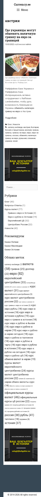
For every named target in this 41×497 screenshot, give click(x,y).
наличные (30, 378)
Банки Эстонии (12, 249)
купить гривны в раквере (20, 287)
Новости (16, 124)
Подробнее (10, 118)
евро (29, 133)
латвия (22, 378)
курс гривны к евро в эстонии (17, 305)
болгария (35, 127)
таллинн (12, 419)
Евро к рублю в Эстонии (20, 217)
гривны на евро (19, 133)
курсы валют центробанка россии (19, 374)
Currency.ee (22, 4)
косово (15, 135)
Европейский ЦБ (16, 220)
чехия (15, 141)
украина (8, 141)
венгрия (28, 130)
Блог (10, 124)
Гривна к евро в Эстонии (20, 213)
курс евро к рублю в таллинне (19, 338)
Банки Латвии (11, 242)
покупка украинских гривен (14, 408)
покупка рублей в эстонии (23, 405)
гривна (35, 130)
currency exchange (15, 127)
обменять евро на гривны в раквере (16, 389)
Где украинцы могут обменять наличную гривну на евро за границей (20, 35)
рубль (27, 415)
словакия (31, 138)
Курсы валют (11, 209)
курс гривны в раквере (26, 302)
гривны (8, 133)
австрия (26, 127)
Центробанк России (18, 224)
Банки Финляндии (13, 246)
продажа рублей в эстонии (18, 411)
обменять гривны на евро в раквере (21, 386)
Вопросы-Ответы (13, 205)
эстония (13, 423)
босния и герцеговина (14, 130)
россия (12, 415)
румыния (23, 138)
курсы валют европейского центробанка (15, 366)
